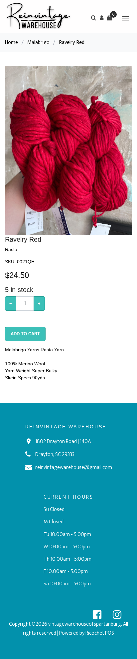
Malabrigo (38, 42)
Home (11, 42)
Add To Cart (25, 333)
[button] (101, 17)
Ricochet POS (99, 633)
